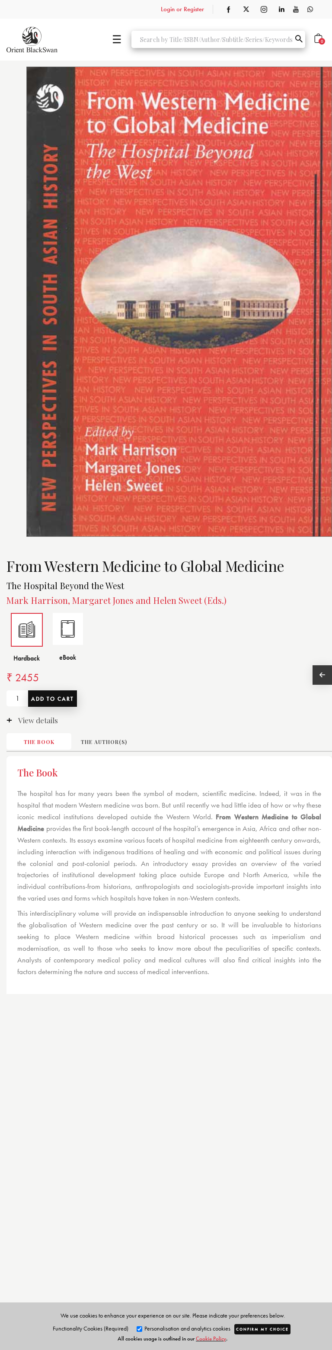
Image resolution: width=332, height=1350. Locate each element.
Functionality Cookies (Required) (90, 1328)
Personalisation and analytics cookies (186, 1328)
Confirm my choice (262, 1329)
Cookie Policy (211, 1338)
